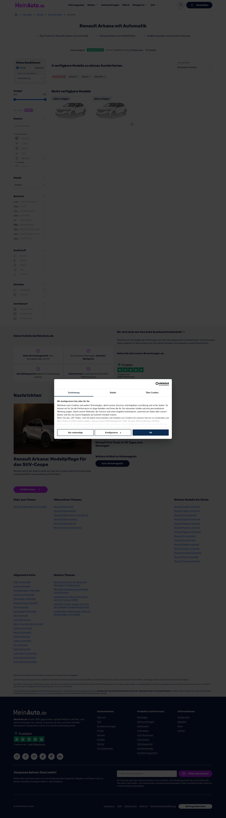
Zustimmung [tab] (74, 392)
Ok (150, 432)
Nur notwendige (75, 432)
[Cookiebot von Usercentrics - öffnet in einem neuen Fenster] (157, 384)
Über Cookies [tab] (152, 392)
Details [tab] (113, 392)
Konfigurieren (111, 432)
